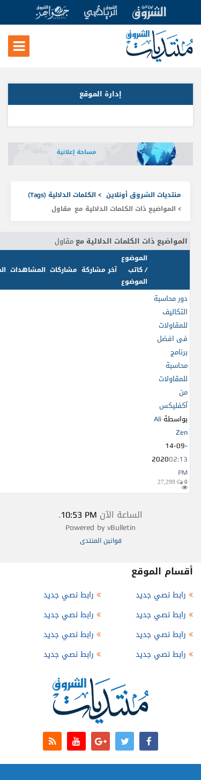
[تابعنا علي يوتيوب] (76, 741)
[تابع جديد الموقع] (52, 741)
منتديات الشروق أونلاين (143, 195)
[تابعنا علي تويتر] (124, 741)
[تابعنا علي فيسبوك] (148, 741)
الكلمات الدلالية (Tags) (62, 195)
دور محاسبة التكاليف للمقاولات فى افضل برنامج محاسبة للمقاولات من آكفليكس (171, 352)
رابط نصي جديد (161, 595)
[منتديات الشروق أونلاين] (159, 59)
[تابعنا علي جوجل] (100, 741)
